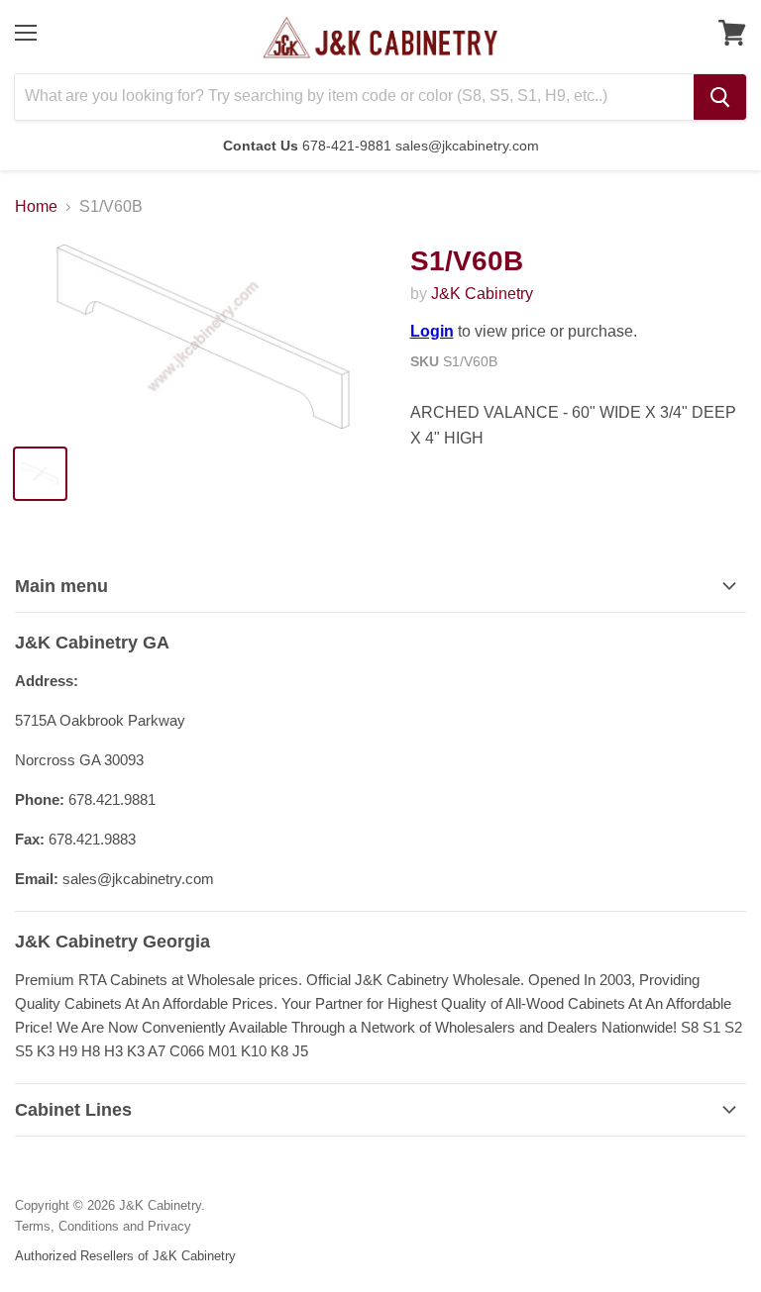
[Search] (720, 97)
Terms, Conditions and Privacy (103, 1226)
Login (432, 331)
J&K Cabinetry (482, 293)
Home (36, 206)
